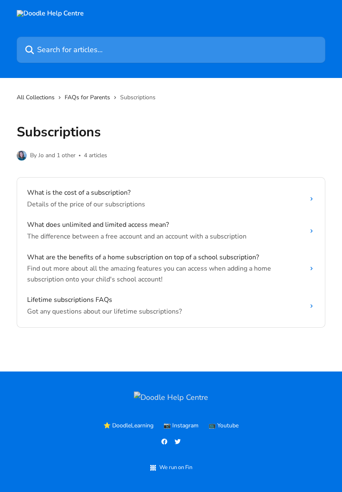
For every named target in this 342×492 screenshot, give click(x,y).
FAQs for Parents (87, 97)
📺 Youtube (224, 425)
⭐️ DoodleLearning (128, 425)
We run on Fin (175, 467)
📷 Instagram (181, 425)
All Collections (36, 97)
